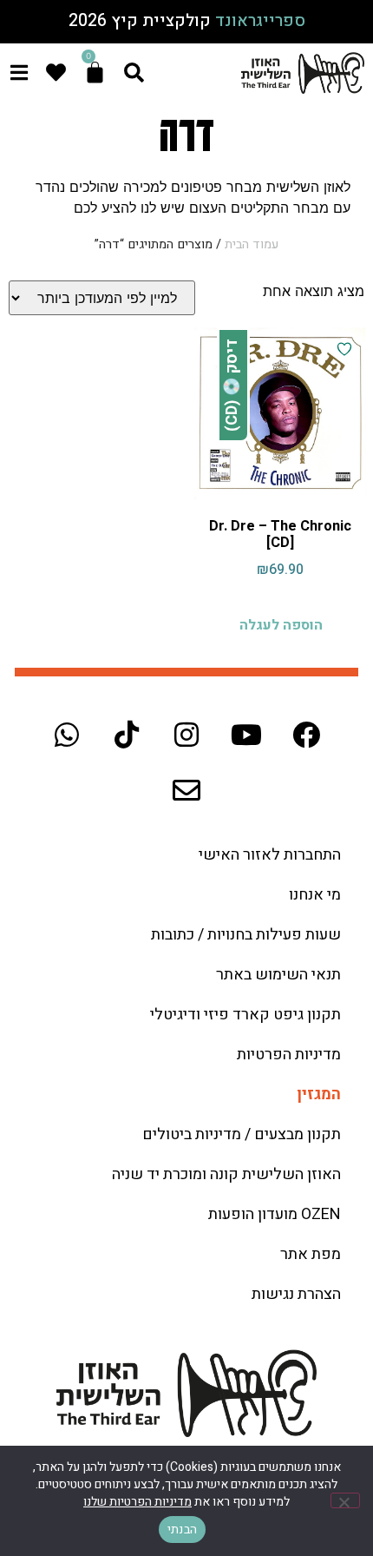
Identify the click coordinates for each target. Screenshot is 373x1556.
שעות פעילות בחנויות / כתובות (246, 934)
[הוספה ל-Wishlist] (344, 349)
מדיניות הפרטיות (289, 1054)
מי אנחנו (315, 895)
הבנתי (182, 1529)
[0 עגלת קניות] (95, 72)
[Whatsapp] (67, 734)
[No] (345, 1500)
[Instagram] (186, 734)
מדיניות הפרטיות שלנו (137, 1502)
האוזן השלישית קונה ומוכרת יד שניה (226, 1174)
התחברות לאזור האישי (270, 855)
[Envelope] (186, 790)
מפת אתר (310, 1254)
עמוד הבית (251, 244)
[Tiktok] (126, 734)
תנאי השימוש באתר (278, 974)
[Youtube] (246, 734)
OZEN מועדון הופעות (274, 1214)
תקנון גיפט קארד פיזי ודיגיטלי (245, 1014)
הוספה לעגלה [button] (281, 625)
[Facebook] (306, 734)
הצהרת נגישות (296, 1294)
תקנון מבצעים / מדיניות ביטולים (241, 1134)
